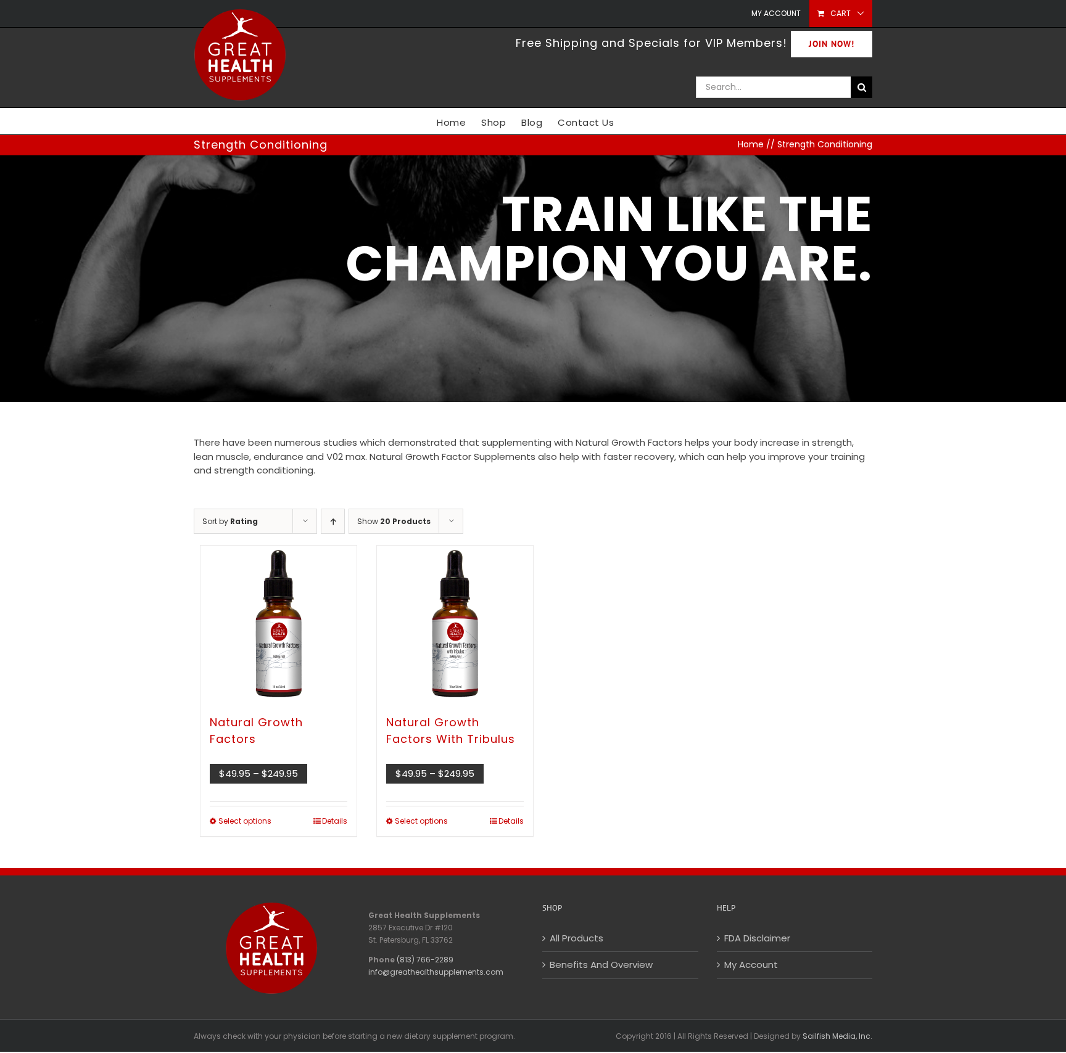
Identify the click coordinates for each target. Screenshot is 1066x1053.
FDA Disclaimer (757, 938)
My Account (751, 964)
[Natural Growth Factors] (278, 624)
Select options (244, 821)
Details (334, 821)
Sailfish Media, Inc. (837, 1036)
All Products (576, 938)
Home (751, 144)
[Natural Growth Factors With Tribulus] (455, 624)
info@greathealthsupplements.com (435, 972)
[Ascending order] (333, 521)
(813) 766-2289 (425, 959)
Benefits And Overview (601, 964)
